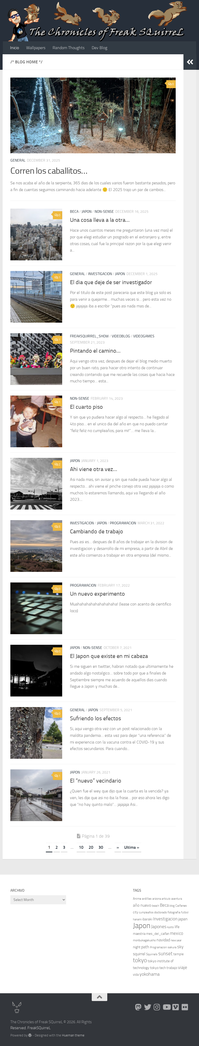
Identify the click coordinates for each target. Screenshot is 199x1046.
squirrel (139, 953)
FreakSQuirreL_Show (89, 336)
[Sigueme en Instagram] (157, 1007)
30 (100, 847)
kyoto (170, 927)
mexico (176, 933)
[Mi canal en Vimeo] (175, 1007)
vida (136, 974)
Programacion (123, 523)
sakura (172, 947)
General (17, 160)
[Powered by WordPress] (30, 1035)
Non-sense (104, 211)
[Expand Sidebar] (189, 62)
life (177, 926)
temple (178, 954)
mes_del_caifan (157, 934)
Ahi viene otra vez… (93, 469)
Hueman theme (73, 1035)
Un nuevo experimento (97, 593)
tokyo (140, 960)
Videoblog (121, 336)
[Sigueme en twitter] (147, 1007)
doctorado (160, 912)
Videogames (143, 336)
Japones (158, 926)
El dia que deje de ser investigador (111, 282)
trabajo (172, 968)
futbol (184, 912)
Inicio (14, 47)
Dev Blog (99, 47)
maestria (139, 934)
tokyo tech (158, 968)
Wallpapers (35, 47)
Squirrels (152, 954)
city (135, 912)
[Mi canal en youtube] (166, 1007)
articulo (166, 898)
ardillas (147, 898)
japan (183, 918)
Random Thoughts (68, 47)
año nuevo (142, 905)
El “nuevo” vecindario (95, 780)
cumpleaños (146, 912)
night (136, 947)
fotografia (174, 912)
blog (172, 905)
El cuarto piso (86, 407)
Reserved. (18, 1028)
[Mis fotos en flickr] (185, 1007)
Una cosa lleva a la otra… (100, 220)
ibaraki (147, 919)
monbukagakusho (144, 940)
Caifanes (181, 905)
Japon (86, 211)
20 (91, 847)
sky (180, 946)
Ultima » (131, 847)
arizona (156, 898)
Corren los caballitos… (49, 170)
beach (155, 905)
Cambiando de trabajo (96, 531)
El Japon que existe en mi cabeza (109, 656)
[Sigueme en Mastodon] (138, 1007)
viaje (182, 967)
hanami (137, 919)
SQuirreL (44, 1028)
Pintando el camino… (95, 350)
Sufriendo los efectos (95, 718)
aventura (176, 898)
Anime (137, 898)
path (145, 946)
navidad (163, 939)
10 (81, 847)
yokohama (149, 974)
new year (176, 940)
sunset (165, 954)
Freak (32, 1028)
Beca (74, 211)
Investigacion (100, 274)
